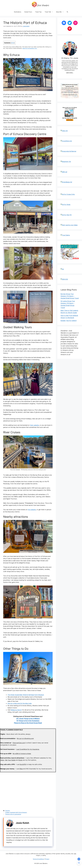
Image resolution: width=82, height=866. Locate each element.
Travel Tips (38, 12)
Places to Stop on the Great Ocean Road (28, 723)
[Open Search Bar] (67, 12)
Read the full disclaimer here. (30, 48)
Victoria (7, 810)
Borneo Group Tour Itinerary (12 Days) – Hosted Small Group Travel (70, 296)
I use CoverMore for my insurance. (27, 749)
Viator (2, 760)
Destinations (17, 12)
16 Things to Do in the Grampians (27, 721)
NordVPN (23, 764)
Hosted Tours (28, 12)
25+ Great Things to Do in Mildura (28, 718)
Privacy (47, 859)
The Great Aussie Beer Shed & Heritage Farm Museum (26, 695)
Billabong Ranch (16, 710)
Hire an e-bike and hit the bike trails (20, 703)
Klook (20, 760)
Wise (21, 769)
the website (32, 509)
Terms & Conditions (38, 859)
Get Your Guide (10, 760)
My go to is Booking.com (25, 738)
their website (34, 425)
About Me (59, 12)
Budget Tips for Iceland (68, 320)
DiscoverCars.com (19, 743)
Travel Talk (48, 12)
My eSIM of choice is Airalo (22, 753)
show (12, 43)
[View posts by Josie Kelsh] (28, 832)
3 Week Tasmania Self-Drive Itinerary (16, 812)
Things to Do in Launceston (13, 814)
